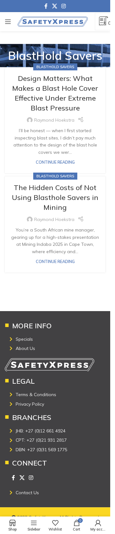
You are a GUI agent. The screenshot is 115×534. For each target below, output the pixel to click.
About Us (25, 348)
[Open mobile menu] (8, 21)
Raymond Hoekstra (54, 120)
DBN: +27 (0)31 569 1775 (41, 449)
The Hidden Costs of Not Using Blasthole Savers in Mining (55, 197)
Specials (24, 339)
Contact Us (27, 492)
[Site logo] (53, 21)
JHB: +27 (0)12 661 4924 (40, 431)
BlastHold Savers (55, 67)
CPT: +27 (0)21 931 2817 (41, 440)
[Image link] (49, 364)
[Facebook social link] (46, 6)
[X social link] (54, 6)
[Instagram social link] (63, 6)
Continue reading (55, 162)
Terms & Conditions (36, 394)
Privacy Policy (30, 404)
